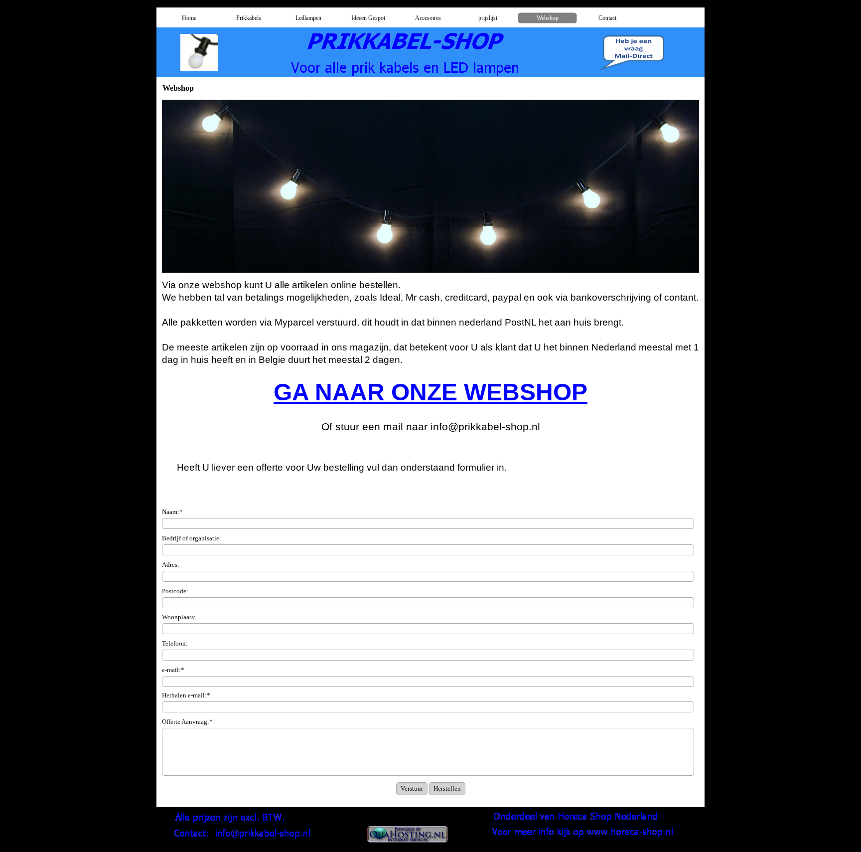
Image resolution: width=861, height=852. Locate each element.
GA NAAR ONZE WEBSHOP (430, 392)
